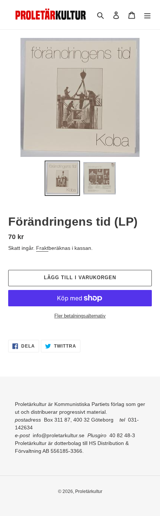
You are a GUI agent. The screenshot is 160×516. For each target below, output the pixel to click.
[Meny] (147, 15)
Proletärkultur (88, 491)
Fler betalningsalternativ (80, 316)
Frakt (42, 248)
